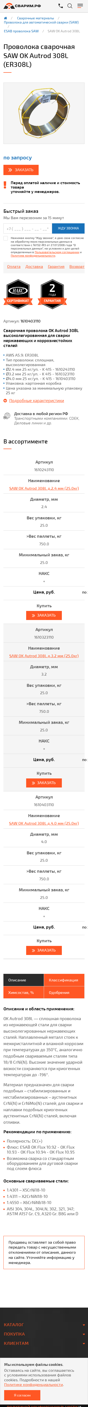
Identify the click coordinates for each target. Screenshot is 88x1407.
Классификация (63, 980)
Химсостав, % (21, 992)
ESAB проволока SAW (21, 31)
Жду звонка (68, 228)
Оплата (14, 266)
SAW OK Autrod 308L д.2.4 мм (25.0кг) (44, 488)
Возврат (77, 266)
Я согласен (22, 1395)
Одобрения (59, 992)
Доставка (34, 266)
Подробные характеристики (36, 400)
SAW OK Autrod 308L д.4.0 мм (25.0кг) (44, 823)
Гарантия (56, 266)
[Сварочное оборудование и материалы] (25, 6)
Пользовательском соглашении (57, 252)
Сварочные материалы (35, 18)
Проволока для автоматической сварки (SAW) (41, 22)
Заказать (24, 169)
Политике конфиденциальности (33, 255)
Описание (17, 980)
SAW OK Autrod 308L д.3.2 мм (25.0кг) (44, 655)
